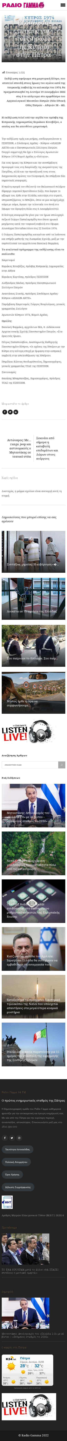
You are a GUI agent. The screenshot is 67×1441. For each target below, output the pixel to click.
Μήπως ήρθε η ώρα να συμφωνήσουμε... (22, 703)
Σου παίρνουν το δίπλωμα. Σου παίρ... (32, 658)
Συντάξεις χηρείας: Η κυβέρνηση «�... (33, 564)
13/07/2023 (11, 1280)
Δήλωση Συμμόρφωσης (18, 1187)
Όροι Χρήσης (12, 1174)
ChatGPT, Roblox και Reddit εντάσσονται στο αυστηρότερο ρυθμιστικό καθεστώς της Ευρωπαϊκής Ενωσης (33, 910)
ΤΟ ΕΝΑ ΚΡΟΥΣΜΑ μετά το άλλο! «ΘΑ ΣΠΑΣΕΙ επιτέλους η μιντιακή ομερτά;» (30, 1271)
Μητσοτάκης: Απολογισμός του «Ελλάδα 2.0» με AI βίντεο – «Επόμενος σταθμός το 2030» (28, 817)
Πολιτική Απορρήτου (16, 1162)
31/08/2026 (11, 1344)
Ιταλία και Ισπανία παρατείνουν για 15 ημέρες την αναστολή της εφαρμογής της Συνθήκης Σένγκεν (33, 1056)
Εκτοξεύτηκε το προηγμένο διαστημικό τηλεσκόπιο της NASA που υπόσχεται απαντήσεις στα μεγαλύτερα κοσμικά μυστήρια (33, 1006)
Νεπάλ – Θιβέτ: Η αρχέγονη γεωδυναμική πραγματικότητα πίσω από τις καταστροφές (31, 865)
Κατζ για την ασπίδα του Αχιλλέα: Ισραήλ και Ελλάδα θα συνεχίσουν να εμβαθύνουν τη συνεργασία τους (32, 960)
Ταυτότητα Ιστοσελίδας (17, 1149)
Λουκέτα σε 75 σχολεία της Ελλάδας (32, 611)
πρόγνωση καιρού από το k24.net (27, 1388)
